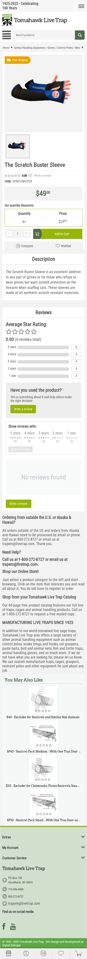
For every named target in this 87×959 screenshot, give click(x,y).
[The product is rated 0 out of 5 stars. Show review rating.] (43, 711)
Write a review (42, 175)
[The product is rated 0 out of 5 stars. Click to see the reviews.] (13, 175)
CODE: (8, 181)
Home (6, 47)
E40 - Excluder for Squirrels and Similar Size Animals (43, 717)
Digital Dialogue (11, 945)
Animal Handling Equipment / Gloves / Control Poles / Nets (47, 47)
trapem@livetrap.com (24, 903)
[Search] (80, 35)
